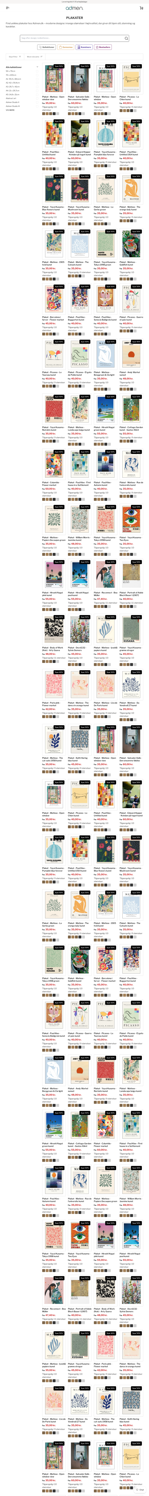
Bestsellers (104, 47)
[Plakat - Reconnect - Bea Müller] (105, 606)
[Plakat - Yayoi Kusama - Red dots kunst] (54, 441)
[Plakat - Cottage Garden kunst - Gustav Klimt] (131, 441)
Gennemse (68, 47)
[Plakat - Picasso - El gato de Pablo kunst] (80, 386)
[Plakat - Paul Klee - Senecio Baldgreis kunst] (105, 334)
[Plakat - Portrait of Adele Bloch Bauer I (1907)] (131, 606)
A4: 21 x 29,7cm (12, 91)
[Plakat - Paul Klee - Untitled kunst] (54, 168)
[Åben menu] (10, 8)
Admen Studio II (12, 102)
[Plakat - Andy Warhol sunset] (131, 389)
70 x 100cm (11, 75)
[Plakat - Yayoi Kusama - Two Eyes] (131, 554)
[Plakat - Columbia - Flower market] (54, 499)
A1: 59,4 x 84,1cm (13, 79)
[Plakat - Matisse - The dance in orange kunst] (80, 716)
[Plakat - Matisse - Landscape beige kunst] (80, 444)
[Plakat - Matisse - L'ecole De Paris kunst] (105, 716)
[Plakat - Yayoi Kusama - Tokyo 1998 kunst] (105, 554)
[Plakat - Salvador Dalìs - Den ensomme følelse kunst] (80, 113)
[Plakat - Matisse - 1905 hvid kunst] (54, 279)
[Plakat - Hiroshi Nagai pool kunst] (80, 609)
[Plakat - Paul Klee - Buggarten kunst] (80, 334)
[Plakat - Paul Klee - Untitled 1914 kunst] (131, 168)
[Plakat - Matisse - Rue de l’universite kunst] (131, 496)
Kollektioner (48, 47)
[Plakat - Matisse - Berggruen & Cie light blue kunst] (105, 389)
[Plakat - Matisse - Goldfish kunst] (131, 279)
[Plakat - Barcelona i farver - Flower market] (54, 334)
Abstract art (11, 98)
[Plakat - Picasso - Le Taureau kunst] (54, 386)
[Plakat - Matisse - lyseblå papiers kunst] (105, 664)
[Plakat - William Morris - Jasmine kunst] (80, 554)
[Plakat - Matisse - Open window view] (54, 113)
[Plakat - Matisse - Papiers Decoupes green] (54, 554)
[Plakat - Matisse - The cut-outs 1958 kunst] (54, 771)
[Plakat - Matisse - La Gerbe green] (105, 223)
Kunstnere (86, 47)
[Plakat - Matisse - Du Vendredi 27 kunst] (131, 719)
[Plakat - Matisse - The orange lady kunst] (131, 220)
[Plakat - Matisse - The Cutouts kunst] (80, 275)
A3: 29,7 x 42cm (12, 87)
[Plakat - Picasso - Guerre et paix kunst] (131, 331)
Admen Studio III (13, 106)
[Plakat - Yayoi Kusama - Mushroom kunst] (80, 223)
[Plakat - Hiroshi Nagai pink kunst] (54, 609)
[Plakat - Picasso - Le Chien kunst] (131, 110)
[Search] (126, 38)
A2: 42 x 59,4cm (13, 83)
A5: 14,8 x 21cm (12, 94)
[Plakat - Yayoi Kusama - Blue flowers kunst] (54, 223)
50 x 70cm (10, 71)
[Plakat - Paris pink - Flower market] (54, 716)
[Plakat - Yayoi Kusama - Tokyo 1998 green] (105, 279)
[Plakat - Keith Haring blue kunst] (80, 771)
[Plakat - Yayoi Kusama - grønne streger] (131, 664)
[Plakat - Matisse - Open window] (105, 113)
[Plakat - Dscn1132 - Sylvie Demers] (80, 664)
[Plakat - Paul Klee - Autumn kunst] (105, 499)
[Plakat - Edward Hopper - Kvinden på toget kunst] (80, 168)
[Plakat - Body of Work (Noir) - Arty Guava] (54, 661)
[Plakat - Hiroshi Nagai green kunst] (105, 444)
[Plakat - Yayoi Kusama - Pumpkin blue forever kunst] (105, 165)
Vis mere (10, 110)
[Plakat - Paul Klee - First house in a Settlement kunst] (80, 499)
